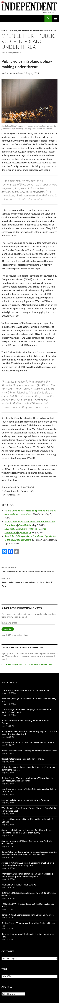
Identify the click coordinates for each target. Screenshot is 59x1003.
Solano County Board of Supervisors (37, 30)
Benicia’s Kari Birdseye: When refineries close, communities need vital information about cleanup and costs (29, 853)
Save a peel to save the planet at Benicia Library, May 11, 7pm (28, 582)
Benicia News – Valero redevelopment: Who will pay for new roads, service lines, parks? (28, 779)
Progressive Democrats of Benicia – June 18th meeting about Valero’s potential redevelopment (27, 875)
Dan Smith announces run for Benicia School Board (25, 690)
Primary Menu (55, 18)
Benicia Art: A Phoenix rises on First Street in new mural (28, 914)
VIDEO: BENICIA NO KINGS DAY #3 (19, 884)
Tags (4, 969)
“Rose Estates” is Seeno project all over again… (23, 758)
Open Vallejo (24, 525)
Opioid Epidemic (9, 30)
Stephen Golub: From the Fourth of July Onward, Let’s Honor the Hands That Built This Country (27, 831)
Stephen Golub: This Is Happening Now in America (25, 800)
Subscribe (8, 629)
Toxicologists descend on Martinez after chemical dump (28, 569)
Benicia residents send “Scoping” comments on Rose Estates (29, 750)
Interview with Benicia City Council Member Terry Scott (28, 742)
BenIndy (17, 52)
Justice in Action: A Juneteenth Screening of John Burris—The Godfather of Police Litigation (29, 864)
